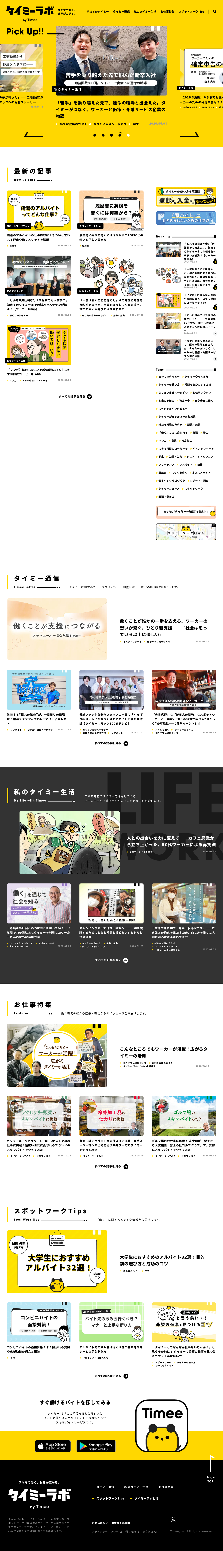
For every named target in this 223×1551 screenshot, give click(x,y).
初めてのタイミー (169, 376)
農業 (174, 440)
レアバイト (186, 464)
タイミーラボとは (146, 1498)
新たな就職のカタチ (171, 424)
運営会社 (148, 1531)
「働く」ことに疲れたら (173, 432)
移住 (205, 432)
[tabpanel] (111, 72)
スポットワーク (193, 488)
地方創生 (187, 440)
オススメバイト (201, 472)
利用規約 (131, 1531)
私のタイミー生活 (136, 1487)
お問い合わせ (100, 1523)
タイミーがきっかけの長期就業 (177, 416)
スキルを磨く (179, 472)
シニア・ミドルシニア (200, 456)
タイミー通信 (104, 1487)
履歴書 (163, 472)
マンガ (163, 440)
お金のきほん (167, 400)
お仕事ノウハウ (202, 392)
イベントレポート (203, 448)
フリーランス (167, 464)
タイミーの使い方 (169, 384)
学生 (161, 456)
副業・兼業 (194, 424)
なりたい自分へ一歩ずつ (173, 392)
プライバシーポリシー (105, 1531)
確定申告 (184, 400)
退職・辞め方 (167, 496)
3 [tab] (111, 135)
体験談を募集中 (121, 1523)
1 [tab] (94, 135)
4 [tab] (119, 135)
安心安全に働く (204, 400)
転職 (195, 432)
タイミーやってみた (197, 376)
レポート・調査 (199, 480)
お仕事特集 (166, 1487)
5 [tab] (128, 135)
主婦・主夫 (175, 456)
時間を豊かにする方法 (198, 384)
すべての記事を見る (72, 396)
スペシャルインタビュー (173, 408)
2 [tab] (103, 135)
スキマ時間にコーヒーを (173, 448)
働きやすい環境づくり (172, 480)
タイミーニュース (169, 488)
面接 (200, 464)
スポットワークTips (110, 1498)
